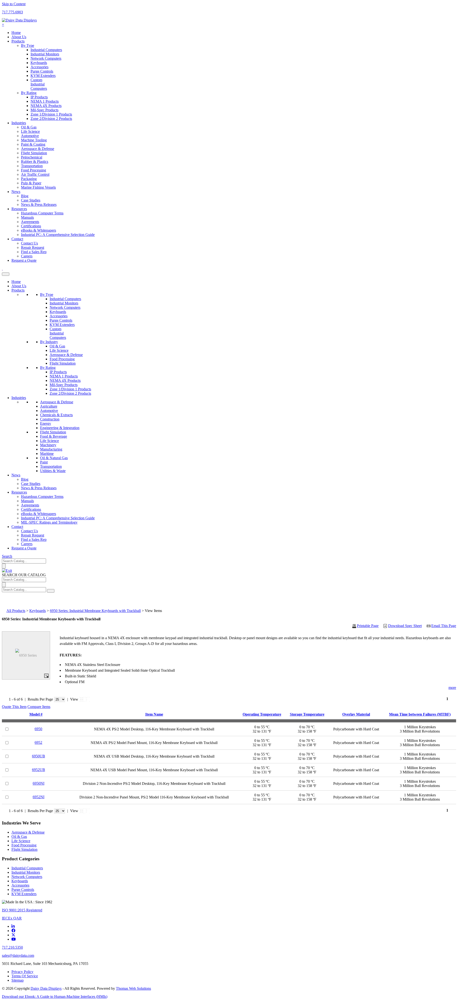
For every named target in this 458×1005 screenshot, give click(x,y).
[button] (14, 707)
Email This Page (443, 626)
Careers (26, 544)
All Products (15, 611)
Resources (19, 492)
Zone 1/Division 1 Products (70, 389)
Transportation (51, 466)
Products (18, 290)
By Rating (48, 368)
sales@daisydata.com (18, 955)
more (452, 688)
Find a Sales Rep (34, 539)
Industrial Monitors (64, 303)
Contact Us (29, 531)
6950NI (38, 783)
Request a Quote (23, 548)
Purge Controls (61, 320)
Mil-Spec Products (64, 385)
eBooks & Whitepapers (38, 514)
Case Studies (30, 484)
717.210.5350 (12, 947)
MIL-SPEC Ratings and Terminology (49, 522)
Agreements (30, 505)
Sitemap (17, 980)
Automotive (49, 411)
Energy (45, 423)
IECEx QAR (12, 918)
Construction (49, 419)
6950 (38, 729)
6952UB (38, 770)
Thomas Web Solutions (133, 988)
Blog (24, 479)
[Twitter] (13, 935)
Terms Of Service (24, 976)
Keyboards (58, 312)
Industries (18, 398)
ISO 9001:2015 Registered (22, 910)
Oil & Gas (57, 346)
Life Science (59, 350)
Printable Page (368, 626)
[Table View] (87, 699)
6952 (38, 742)
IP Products (58, 372)
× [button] (3, 24)
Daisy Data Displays (46, 988)
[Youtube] (13, 939)
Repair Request (32, 535)
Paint (44, 462)
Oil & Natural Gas (54, 458)
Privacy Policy (22, 972)
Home (16, 282)
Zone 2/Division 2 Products (70, 393)
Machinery (48, 445)
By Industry (49, 342)
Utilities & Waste (53, 471)
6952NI (38, 797)
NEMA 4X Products (65, 380)
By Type (46, 294)
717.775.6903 (12, 12)
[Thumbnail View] (81, 699)
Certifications (31, 509)
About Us (18, 286)
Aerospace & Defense (66, 355)
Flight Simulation (63, 363)
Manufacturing (51, 449)
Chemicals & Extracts (56, 415)
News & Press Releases (39, 204)
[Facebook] (13, 931)
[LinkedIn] (13, 926)
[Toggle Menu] (5, 274)
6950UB (38, 756)
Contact (17, 527)
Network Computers (65, 307)
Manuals (27, 501)
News (15, 475)
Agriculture (48, 406)
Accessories (59, 316)
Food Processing (62, 359)
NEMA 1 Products (64, 376)
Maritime (47, 454)
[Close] (7, 571)
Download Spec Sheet (405, 626)
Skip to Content (14, 4)
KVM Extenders (62, 325)
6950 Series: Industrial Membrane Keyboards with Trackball (95, 611)
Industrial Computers (65, 299)
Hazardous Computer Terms (42, 497)
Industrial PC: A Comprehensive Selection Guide (58, 235)
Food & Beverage (53, 436)
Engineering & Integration (59, 428)
